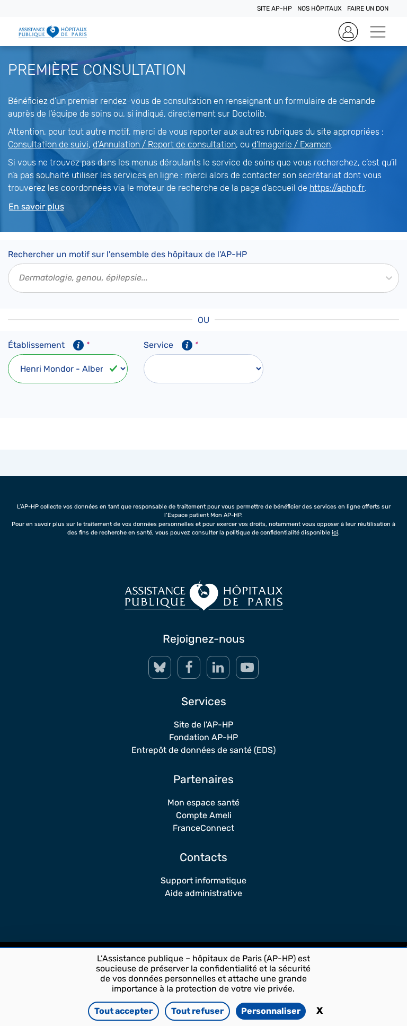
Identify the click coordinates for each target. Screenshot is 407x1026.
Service (171, 345)
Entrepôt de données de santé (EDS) (203, 750)
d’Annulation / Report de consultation (164, 144)
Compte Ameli (204, 815)
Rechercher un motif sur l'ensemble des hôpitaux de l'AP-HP (127, 254)
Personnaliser (270, 1011)
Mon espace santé (203, 802)
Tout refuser (197, 1011)
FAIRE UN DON (367, 8)
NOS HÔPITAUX (319, 8)
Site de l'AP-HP (203, 725)
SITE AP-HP (274, 8)
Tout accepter (123, 1011)
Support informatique (203, 880)
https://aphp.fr (337, 188)
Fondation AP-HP (203, 737)
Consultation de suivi (48, 144)
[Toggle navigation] (377, 31)
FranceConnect (203, 828)
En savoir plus (36, 206)
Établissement (49, 345)
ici (335, 532)
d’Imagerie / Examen (291, 144)
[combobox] (20, 277)
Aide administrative (203, 893)
